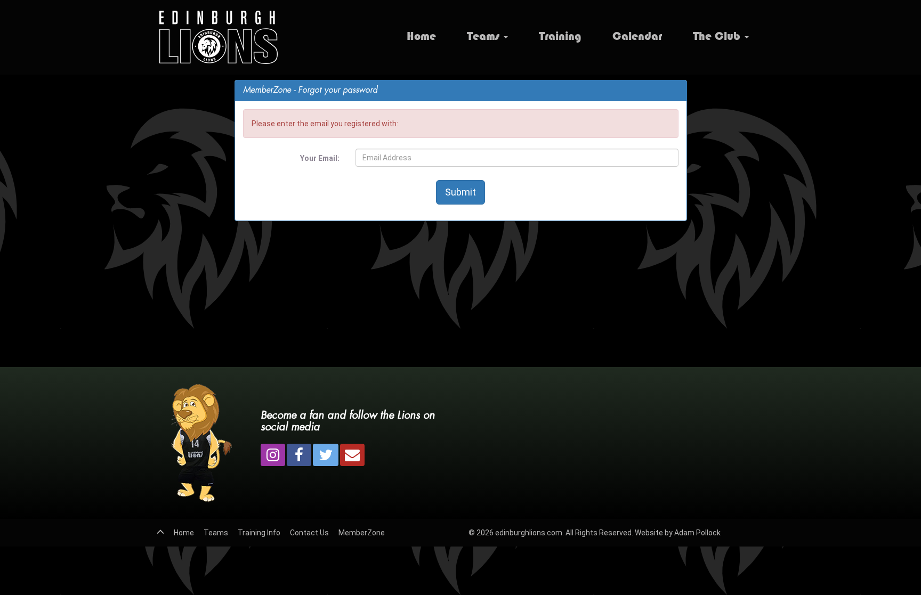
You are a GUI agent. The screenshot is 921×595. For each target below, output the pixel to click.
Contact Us (309, 532)
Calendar (637, 36)
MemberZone (361, 532)
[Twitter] (325, 455)
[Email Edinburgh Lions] (352, 455)
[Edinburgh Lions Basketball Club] (217, 37)
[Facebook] (299, 455)
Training (560, 36)
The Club (718, 36)
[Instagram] (273, 455)
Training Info (259, 532)
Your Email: (320, 158)
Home (421, 36)
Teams (485, 36)
